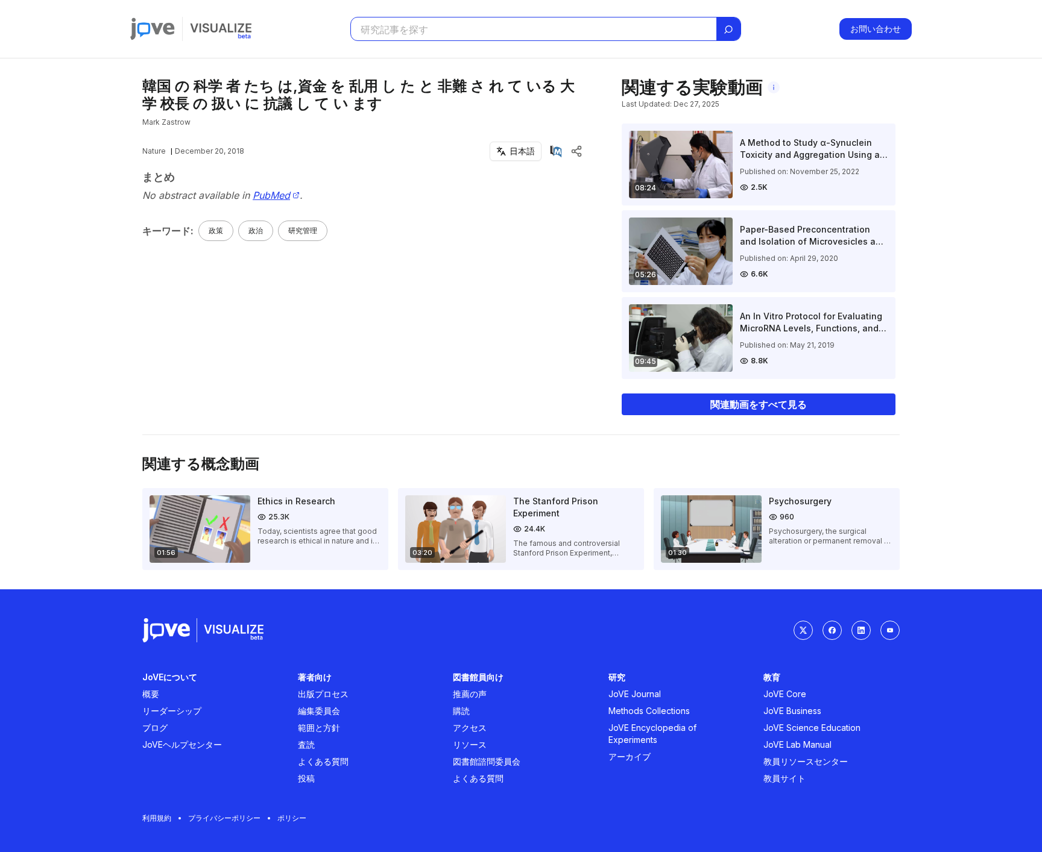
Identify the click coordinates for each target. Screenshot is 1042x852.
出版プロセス (323, 694)
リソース (470, 744)
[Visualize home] (220, 29)
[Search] (728, 29)
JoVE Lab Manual (797, 744)
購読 (461, 711)
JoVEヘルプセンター (182, 744)
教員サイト (784, 778)
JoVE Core (784, 694)
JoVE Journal (634, 694)
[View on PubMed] (556, 151)
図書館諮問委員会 (486, 761)
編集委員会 (319, 711)
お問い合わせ (875, 28)
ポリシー (291, 817)
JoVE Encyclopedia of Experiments (652, 733)
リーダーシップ (171, 711)
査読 (306, 744)
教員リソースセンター (805, 761)
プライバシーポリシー (224, 817)
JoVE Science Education (811, 727)
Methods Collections (649, 711)
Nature (154, 150)
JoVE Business (792, 711)
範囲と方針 (319, 727)
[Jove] (152, 29)
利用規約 (156, 817)
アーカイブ (629, 756)
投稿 (306, 778)
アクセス (470, 727)
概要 (150, 694)
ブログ (155, 727)
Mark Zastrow (166, 122)
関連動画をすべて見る (758, 404)
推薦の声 (470, 694)
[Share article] (576, 151)
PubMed (271, 195)
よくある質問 (323, 761)
